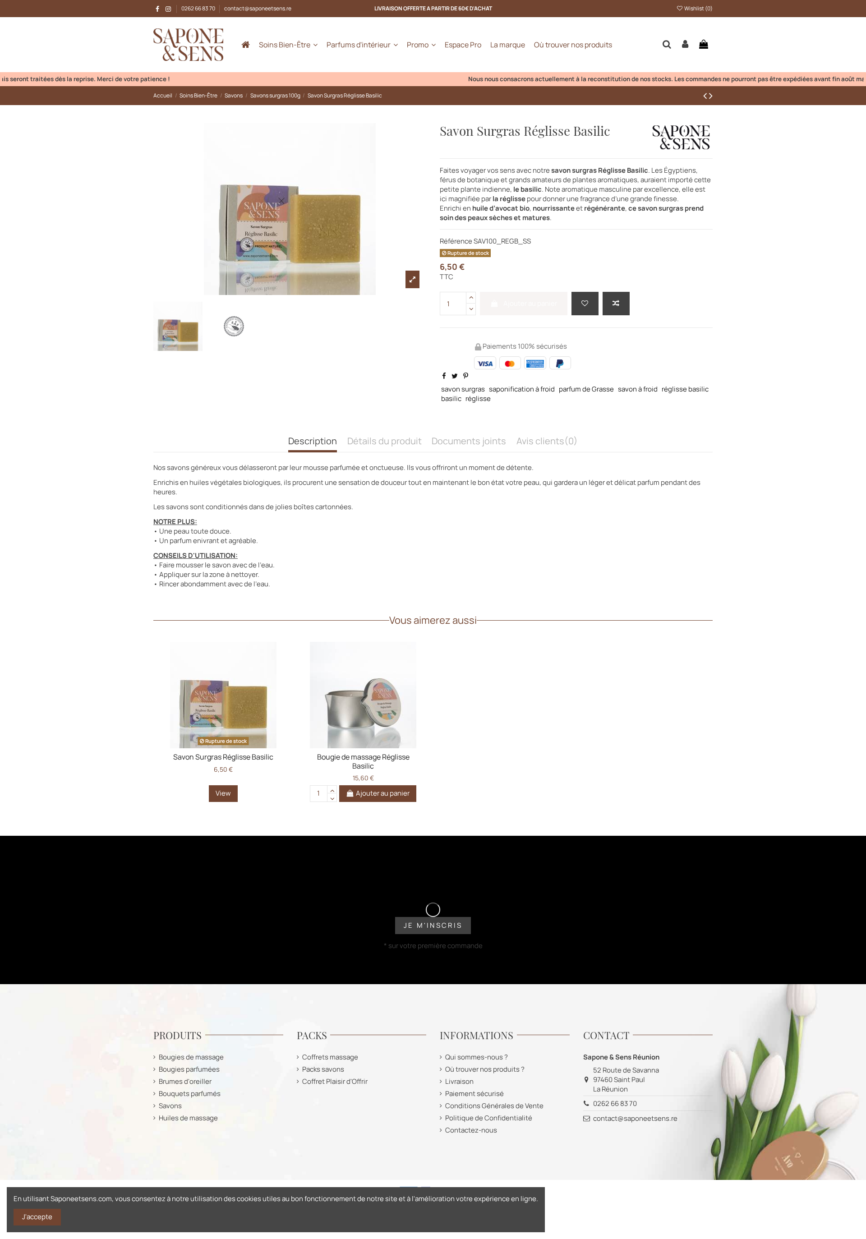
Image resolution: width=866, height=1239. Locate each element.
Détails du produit (384, 441)
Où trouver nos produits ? (485, 1069)
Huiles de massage (188, 1118)
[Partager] (444, 376)
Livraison (459, 1081)
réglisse (478, 398)
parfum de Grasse (586, 389)
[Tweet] (454, 376)
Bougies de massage (191, 1057)
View (223, 793)
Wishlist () (698, 8)
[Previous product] (706, 95)
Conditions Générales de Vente (494, 1105)
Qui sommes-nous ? (476, 1057)
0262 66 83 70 (198, 8)
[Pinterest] (465, 376)
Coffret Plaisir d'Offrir (335, 1081)
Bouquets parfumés (190, 1093)
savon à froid (638, 389)
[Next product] (711, 95)
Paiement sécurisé (474, 1093)
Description (312, 441)
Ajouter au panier (530, 303)
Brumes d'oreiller (185, 1081)
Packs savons (323, 1069)
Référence (456, 241)
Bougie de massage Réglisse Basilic (363, 761)
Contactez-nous (471, 1130)
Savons (170, 1105)
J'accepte (37, 1216)
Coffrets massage (330, 1057)
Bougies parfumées (189, 1069)
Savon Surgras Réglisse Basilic (223, 757)
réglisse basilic (685, 389)
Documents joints (469, 441)
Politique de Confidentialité (488, 1118)
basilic (451, 398)
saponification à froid (522, 389)
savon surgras (463, 389)
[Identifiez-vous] (685, 45)
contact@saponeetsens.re (257, 8)
